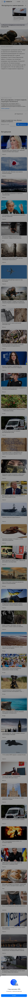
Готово (14, 995)
